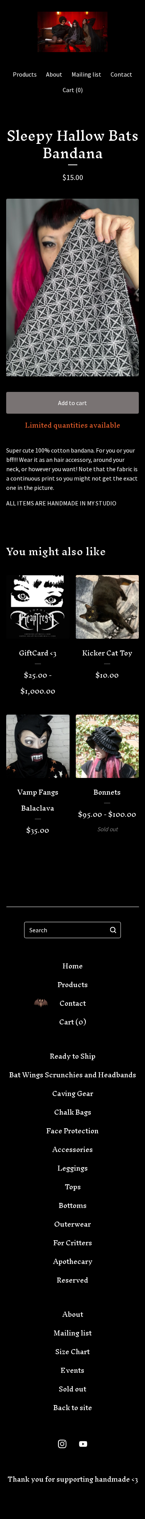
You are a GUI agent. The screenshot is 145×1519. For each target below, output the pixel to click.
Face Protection (72, 1131)
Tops (73, 1187)
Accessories (72, 1149)
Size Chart (72, 1352)
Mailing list (86, 74)
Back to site (72, 1408)
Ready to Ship (73, 1056)
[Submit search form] (113, 930)
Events (72, 1370)
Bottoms (73, 1205)
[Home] (72, 32)
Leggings (73, 1168)
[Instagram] (62, 1444)
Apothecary (72, 1261)
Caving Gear (72, 1093)
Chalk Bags (72, 1112)
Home (73, 966)
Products (25, 74)
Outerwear (72, 1224)
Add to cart (72, 403)
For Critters (72, 1243)
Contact (121, 74)
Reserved (72, 1280)
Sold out (72, 1389)
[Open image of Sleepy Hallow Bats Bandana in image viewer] (72, 287)
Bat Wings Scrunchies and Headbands (72, 1075)
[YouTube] (83, 1444)
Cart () (73, 90)
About (54, 74)
